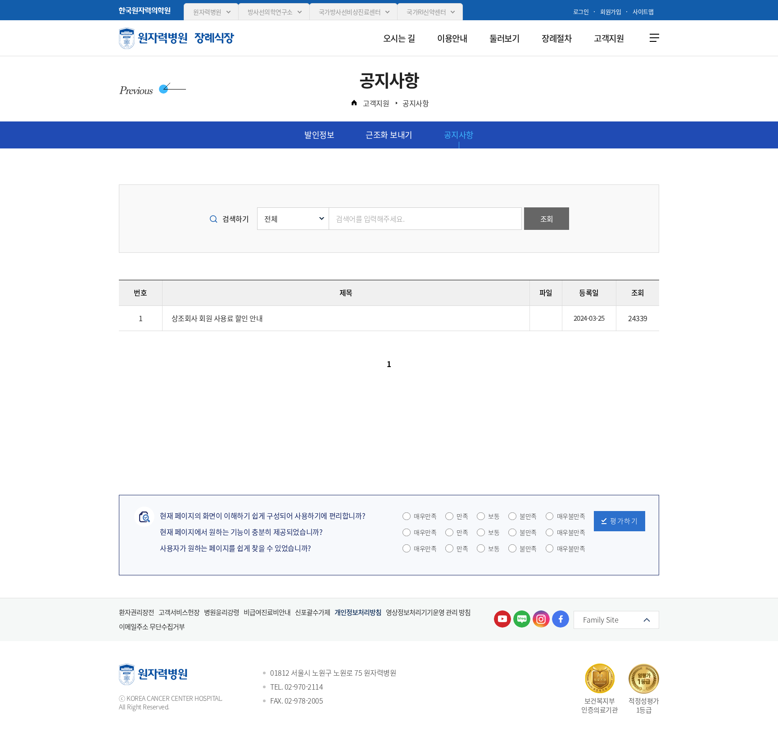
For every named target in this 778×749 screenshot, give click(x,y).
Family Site (601, 619)
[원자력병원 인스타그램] (541, 619)
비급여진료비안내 (267, 612)
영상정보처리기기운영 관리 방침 (428, 612)
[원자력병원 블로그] (521, 619)
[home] (353, 102)
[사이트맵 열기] (652, 37)
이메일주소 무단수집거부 (152, 627)
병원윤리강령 (221, 612)
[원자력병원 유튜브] (502, 619)
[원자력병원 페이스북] (560, 619)
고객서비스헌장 (178, 612)
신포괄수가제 (312, 612)
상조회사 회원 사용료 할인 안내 (217, 318)
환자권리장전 (136, 612)
